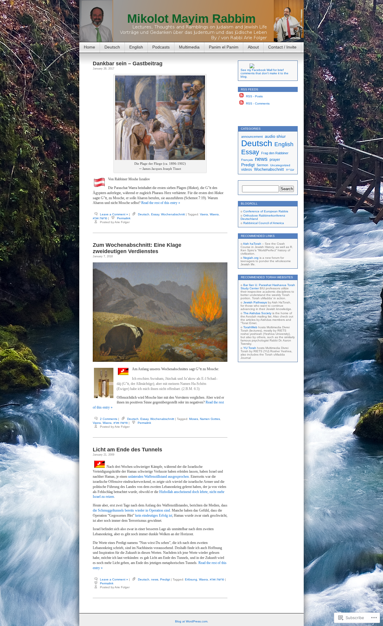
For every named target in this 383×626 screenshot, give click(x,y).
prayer (275, 159)
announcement (252, 136)
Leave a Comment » (114, 214)
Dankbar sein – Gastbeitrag (127, 63)
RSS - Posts (254, 96)
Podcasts (161, 47)
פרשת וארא (100, 218)
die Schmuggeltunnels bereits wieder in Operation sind (131, 510)
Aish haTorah (252, 243)
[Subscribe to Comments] (241, 103)
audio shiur (275, 136)
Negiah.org (251, 257)
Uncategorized (280, 165)
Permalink (123, 218)
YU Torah (249, 348)
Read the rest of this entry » (160, 203)
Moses (193, 419)
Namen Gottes (210, 419)
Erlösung (191, 579)
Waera (214, 214)
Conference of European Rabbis (265, 211)
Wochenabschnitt (173, 214)
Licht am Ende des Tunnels (127, 450)
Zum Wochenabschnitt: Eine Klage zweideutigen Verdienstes (137, 248)
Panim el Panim (223, 47)
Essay (155, 214)
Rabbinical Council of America (263, 223)
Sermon (262, 165)
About (253, 47)
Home (89, 47)
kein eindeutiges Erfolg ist (153, 515)
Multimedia (189, 47)
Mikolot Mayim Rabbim (191, 18)
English (136, 47)
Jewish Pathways (255, 302)
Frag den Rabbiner (274, 153)
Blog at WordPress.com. (191, 621)
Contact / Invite (282, 47)
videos (246, 169)
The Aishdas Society (257, 313)
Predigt (165, 579)
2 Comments (108, 419)
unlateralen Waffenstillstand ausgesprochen (158, 476)
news (154, 579)
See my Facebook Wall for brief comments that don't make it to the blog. (264, 73)
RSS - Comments (258, 103)
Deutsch (112, 47)
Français (247, 159)
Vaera (204, 214)
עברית (290, 169)
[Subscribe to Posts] (241, 96)
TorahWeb (250, 327)
